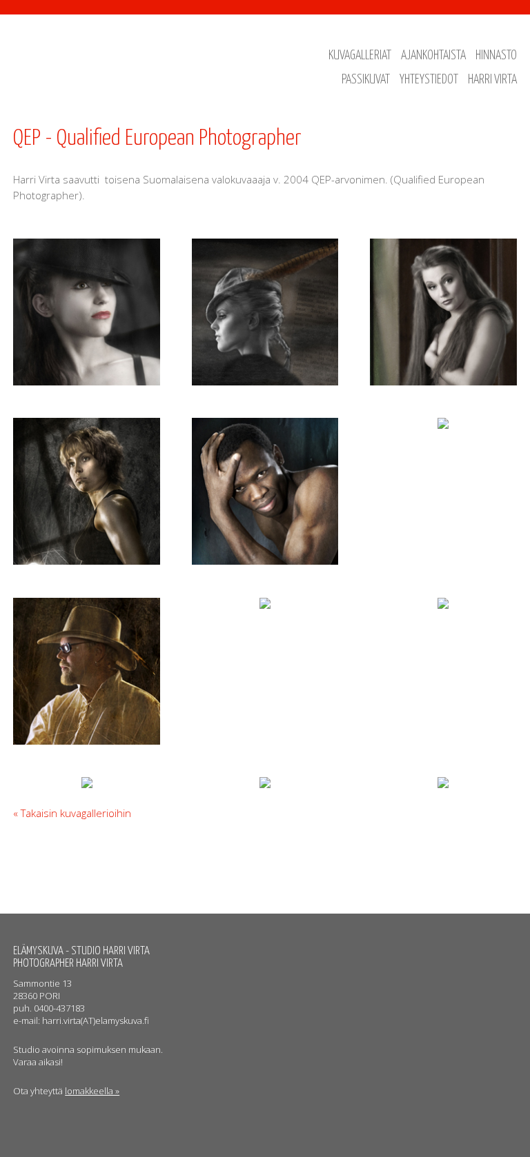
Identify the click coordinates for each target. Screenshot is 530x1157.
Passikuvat (366, 80)
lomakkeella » (92, 1091)
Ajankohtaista (433, 56)
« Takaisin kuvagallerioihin (72, 813)
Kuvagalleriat (359, 56)
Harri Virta (492, 80)
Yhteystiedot (429, 80)
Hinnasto (496, 56)
